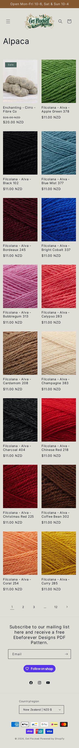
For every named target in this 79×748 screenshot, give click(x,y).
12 (56, 607)
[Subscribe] (66, 654)
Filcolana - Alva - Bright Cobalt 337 (56, 248)
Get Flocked (32, 738)
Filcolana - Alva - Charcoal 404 (17, 448)
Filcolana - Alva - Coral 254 (17, 581)
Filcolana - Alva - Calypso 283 (56, 314)
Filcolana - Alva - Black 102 (17, 181)
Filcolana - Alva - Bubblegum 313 (17, 314)
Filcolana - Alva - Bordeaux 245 (17, 248)
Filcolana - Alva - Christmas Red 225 (18, 514)
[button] (8, 21)
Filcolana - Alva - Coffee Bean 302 (56, 514)
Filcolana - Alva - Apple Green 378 (56, 109)
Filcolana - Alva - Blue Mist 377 (56, 181)
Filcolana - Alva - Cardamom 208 (17, 381)
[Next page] (66, 606)
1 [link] (12, 607)
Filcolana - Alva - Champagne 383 (56, 381)
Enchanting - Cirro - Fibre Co (19, 109)
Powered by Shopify (52, 738)
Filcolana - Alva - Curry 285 (56, 581)
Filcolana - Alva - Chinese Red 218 (56, 448)
